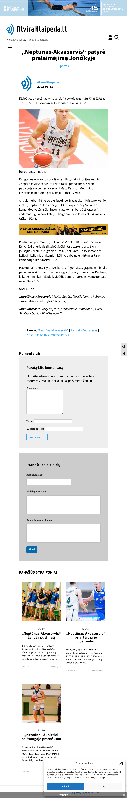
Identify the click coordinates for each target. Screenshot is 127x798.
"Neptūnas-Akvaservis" (53, 330)
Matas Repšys (60, 335)
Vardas (30, 421)
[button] (120, 763)
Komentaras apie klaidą (39, 520)
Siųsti (32, 549)
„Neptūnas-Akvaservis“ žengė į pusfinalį (41, 635)
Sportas (63, 66)
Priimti (65, 786)
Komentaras (33, 388)
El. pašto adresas (35, 429)
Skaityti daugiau (54, 666)
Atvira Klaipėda (48, 82)
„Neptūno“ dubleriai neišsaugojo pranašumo (41, 736)
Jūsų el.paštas (34, 475)
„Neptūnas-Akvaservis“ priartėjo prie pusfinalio (85, 637)
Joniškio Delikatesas (83, 330)
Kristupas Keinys (38, 335)
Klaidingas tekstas (36, 491)
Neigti (104, 786)
